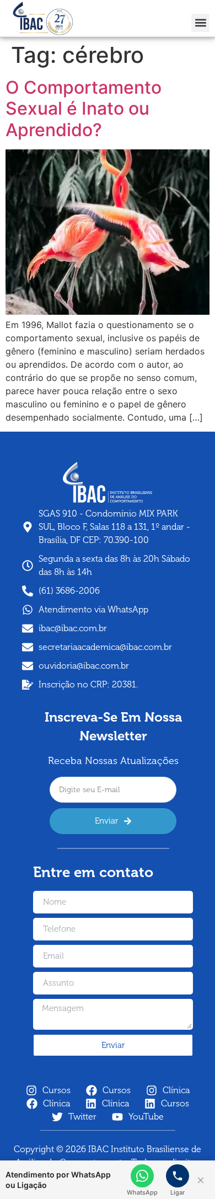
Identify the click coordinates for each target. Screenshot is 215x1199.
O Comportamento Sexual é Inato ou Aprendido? (84, 109)
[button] (200, 23)
